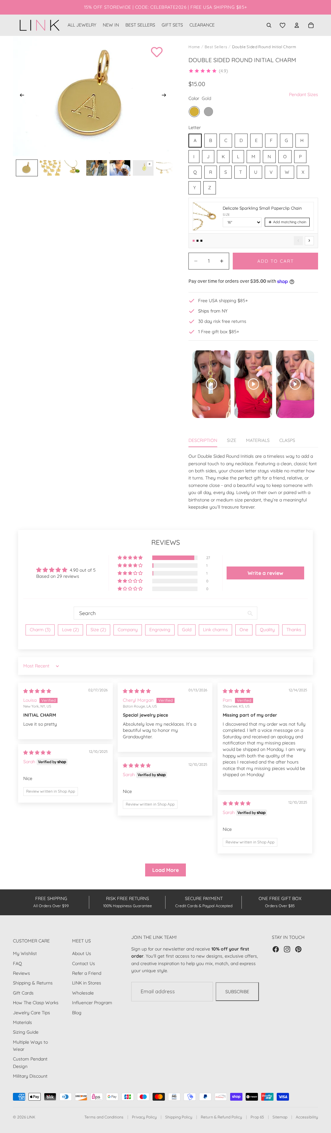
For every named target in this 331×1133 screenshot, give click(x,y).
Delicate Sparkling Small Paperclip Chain (262, 208)
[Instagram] (287, 949)
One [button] (244, 629)
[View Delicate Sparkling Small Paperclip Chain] (206, 216)
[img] (37, 691)
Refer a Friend (86, 973)
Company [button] (128, 629)
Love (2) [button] (70, 629)
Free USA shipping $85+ (223, 300)
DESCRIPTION (202, 440)
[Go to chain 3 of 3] (201, 241)
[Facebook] (276, 949)
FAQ (17, 963)
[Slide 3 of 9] (73, 168)
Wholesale (83, 993)
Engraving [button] (159, 629)
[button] (208, 70)
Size (226, 215)
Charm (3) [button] (40, 629)
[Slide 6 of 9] (143, 168)
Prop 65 (257, 1117)
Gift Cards (23, 993)
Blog (76, 1013)
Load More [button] (165, 870)
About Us (81, 954)
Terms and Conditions (103, 1117)
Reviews (21, 973)
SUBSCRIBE (237, 992)
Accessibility (307, 1117)
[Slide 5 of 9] (120, 168)
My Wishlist (25, 954)
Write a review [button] (265, 573)
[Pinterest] (298, 949)
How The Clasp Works (36, 1003)
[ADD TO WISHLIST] (156, 52)
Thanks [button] (293, 629)
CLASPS (287, 440)
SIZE (231, 440)
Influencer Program (92, 1003)
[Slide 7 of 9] (166, 168)
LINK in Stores (86, 983)
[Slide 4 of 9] (96, 168)
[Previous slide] (20, 96)
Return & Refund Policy (221, 1117)
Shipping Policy (178, 1117)
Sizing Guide (25, 1032)
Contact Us (83, 963)
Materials (22, 1022)
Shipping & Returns (33, 983)
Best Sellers (216, 46)
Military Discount (30, 1076)
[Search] (269, 25)
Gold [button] (186, 629)
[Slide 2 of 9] (50, 168)
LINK (31, 1117)
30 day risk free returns (222, 321)
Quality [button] (267, 629)
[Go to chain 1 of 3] (194, 241)
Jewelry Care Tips (31, 1013)
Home (194, 46)
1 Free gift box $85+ (218, 332)
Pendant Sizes (303, 94)
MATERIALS (258, 440)
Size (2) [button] (98, 629)
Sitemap (279, 1117)
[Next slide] (166, 96)
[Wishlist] (282, 25)
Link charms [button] (215, 629)
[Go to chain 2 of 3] (197, 241)
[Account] (297, 25)
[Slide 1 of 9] (26, 168)
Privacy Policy (144, 1117)
